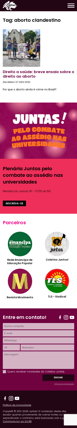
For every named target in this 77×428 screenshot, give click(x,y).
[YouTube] (72, 317)
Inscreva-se (14, 203)
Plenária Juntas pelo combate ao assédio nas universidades (33, 175)
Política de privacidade (64, 384)
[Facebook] (60, 317)
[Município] (47, 347)
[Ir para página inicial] (10, 9)
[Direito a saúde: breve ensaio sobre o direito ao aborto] (21, 66)
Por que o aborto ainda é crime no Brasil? (29, 89)
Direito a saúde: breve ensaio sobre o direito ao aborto (38, 74)
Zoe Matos (8, 82)
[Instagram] (66, 317)
